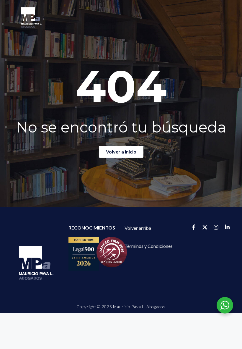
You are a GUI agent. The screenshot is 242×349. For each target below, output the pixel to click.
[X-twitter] (204, 227)
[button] (149, 246)
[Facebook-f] (193, 227)
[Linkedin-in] (227, 227)
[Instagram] (216, 227)
